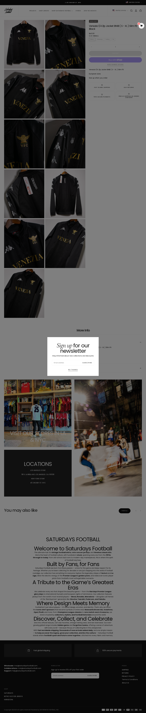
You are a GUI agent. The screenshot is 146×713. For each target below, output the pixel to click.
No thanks (73, 370)
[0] (141, 26)
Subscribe (87, 363)
